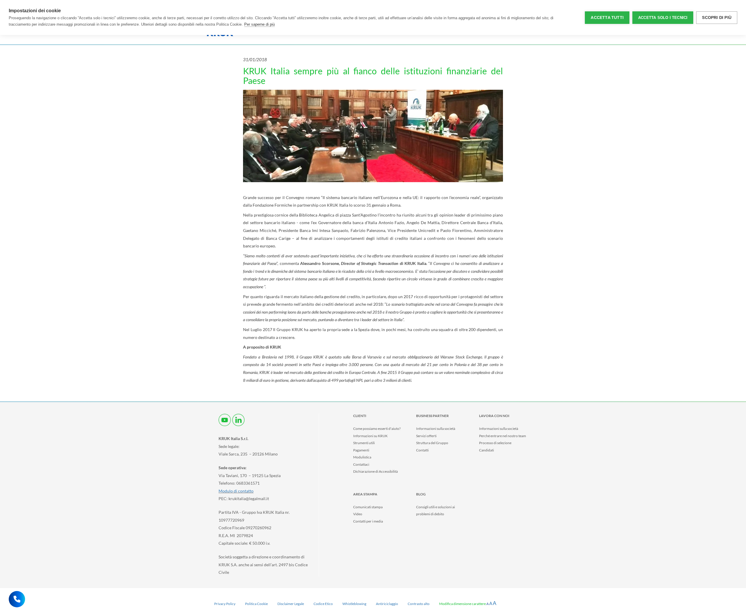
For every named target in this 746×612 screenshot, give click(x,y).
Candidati (486, 450)
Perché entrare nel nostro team (502, 436)
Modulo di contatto (236, 490)
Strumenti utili (364, 443)
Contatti (422, 450)
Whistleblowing (354, 604)
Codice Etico (323, 604)
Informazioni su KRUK (370, 436)
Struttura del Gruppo (432, 443)
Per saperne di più (259, 24)
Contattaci (361, 464)
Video (357, 514)
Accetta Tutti (607, 17)
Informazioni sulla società (435, 428)
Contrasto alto (419, 604)
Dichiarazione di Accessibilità (375, 471)
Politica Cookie (256, 604)
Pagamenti (361, 450)
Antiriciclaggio (387, 604)
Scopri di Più (716, 17)
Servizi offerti (426, 436)
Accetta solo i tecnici (662, 17)
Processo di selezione (495, 443)
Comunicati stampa (368, 507)
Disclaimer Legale (290, 604)
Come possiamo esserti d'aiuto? (377, 428)
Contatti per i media (368, 521)
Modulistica (362, 457)
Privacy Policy (224, 604)
